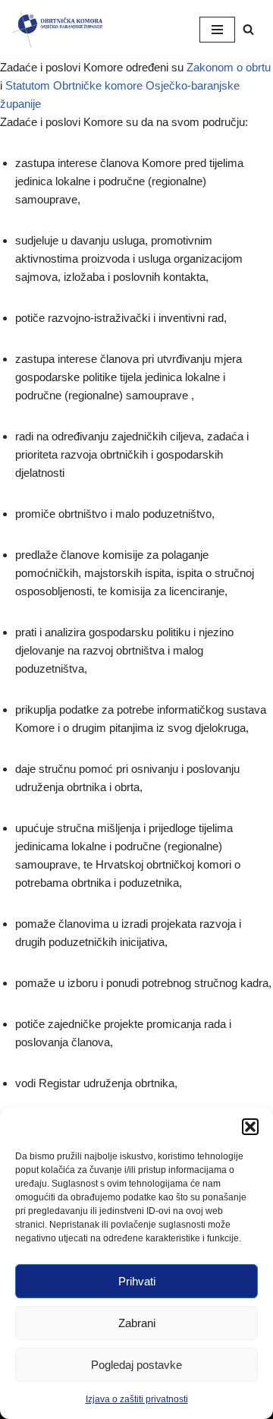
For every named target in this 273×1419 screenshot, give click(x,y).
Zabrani (136, 1323)
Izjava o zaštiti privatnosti (137, 1399)
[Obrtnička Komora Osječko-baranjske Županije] (56, 29)
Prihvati (136, 1281)
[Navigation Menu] (217, 30)
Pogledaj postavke (136, 1364)
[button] (250, 1126)
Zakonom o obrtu (229, 67)
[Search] (248, 29)
